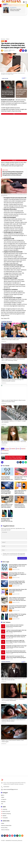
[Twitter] (20, 462)
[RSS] (22, 836)
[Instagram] (12, 836)
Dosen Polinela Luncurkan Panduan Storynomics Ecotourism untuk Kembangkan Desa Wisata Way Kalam (15, 625)
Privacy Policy (4, 827)
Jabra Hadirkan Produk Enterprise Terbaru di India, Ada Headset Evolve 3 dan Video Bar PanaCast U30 (7, 506)
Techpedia (5, 817)
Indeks (2, 823)
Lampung (5, 809)
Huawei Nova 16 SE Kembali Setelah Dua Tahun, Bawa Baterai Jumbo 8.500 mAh (20, 506)
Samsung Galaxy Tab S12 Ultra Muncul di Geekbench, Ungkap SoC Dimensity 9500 (21, 478)
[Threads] (17, 836)
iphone (23, 448)
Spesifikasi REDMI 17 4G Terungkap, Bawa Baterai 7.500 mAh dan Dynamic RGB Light (6, 520)
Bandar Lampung (7, 813)
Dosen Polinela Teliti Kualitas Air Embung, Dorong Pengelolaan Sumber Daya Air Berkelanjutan (16, 636)
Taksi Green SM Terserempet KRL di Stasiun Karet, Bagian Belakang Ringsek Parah (16, 657)
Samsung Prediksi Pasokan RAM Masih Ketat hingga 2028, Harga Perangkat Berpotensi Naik (6, 492)
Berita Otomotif (6, 811)
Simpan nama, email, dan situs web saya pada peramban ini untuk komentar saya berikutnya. (14, 554)
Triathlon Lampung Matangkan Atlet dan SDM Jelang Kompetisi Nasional (16, 631)
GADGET (13, 448)
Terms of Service (5, 829)
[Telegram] (23, 462)
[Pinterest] (7, 836)
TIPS (6, 41)
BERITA (2, 795)
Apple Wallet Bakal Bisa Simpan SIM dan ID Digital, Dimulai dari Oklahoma (20, 492)
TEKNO (2, 41)
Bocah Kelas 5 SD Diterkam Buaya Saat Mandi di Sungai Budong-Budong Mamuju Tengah (16, 651)
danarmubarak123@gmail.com (10, 789)
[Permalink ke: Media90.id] (2, 50)
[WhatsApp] (26, 462)
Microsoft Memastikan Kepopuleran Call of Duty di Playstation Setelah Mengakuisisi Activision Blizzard (12, 173)
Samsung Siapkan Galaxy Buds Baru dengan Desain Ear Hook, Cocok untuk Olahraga (7, 478)
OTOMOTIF (3, 799)
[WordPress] (10, 836)
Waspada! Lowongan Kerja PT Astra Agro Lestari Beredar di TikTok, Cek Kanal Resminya (16, 646)
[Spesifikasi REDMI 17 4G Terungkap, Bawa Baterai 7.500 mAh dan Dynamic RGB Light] (7, 513)
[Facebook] (18, 462)
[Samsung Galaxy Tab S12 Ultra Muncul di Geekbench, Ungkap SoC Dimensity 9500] (21, 471)
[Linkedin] (15, 836)
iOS (18, 448)
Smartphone (5, 450)
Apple (7, 448)
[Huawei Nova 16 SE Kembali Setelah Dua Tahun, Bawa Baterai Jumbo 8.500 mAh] (21, 499)
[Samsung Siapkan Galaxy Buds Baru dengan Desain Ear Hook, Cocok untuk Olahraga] (7, 471)
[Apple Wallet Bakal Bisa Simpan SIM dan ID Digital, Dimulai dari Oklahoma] (21, 485)
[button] (24, 2)
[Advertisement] (14, 22)
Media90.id (6, 50)
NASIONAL (3, 801)
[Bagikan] (26, 50)
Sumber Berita (5, 453)
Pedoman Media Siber (6, 825)
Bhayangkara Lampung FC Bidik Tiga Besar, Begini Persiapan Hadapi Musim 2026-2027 (15, 641)
